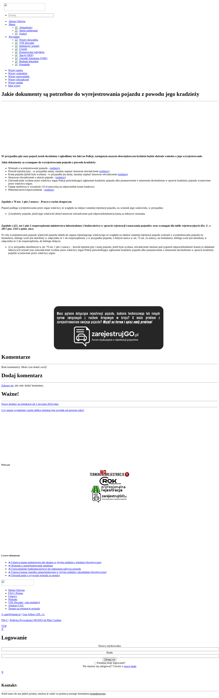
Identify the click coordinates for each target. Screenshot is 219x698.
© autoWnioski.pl (11, 614)
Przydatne (14, 36)
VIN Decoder (26, 42)
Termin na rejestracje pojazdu (24, 608)
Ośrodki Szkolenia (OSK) (33, 58)
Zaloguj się (7, 385)
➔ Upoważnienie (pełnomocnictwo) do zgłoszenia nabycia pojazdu (44, 568)
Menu (11, 24)
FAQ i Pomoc (15, 593)
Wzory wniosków (18, 73)
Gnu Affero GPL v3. (33, 614)
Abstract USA (16, 605)
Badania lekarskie (28, 61)
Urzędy (23, 49)
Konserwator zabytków (32, 52)
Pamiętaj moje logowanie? (111, 662)
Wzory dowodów (28, 39)
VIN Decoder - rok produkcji (24, 602)
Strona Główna (16, 21)
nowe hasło (130, 666)
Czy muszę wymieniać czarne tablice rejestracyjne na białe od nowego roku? (42, 410)
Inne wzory (14, 85)
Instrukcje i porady (29, 46)
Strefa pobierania (28, 30)
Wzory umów (15, 70)
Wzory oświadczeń (18, 79)
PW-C (4, 620)
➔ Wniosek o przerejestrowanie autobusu (30, 565)
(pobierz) (55, 168)
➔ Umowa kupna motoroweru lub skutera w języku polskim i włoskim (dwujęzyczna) (54, 562)
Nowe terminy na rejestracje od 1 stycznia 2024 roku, (30, 404)
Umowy (12, 596)
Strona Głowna (16, 590)
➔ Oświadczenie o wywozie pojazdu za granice (34, 575)
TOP (4, 626)
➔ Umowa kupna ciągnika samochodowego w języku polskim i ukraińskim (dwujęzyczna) (57, 572)
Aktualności (25, 27)
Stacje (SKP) (26, 55)
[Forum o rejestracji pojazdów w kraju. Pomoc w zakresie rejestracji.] (108, 349)
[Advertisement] (104, 128)
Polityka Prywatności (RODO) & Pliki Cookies (35, 620)
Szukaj (23, 33)
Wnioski (12, 599)
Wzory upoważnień (18, 76)
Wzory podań (15, 82)
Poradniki (24, 64)
